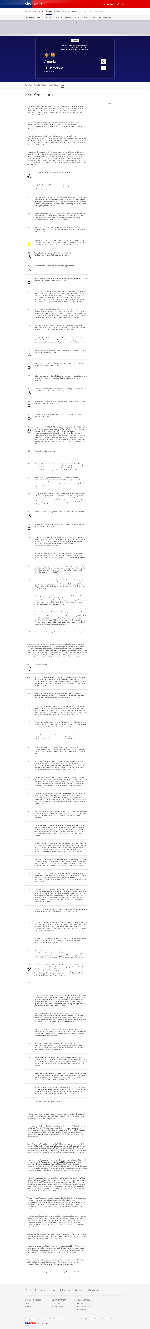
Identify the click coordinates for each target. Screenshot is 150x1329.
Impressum (42, 1319)
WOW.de (28, 1306)
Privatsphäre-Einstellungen (90, 1319)
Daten (44, 85)
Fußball (49, 11)
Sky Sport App (81, 1303)
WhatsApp (95, 1290)
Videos (34, 11)
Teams (76, 17)
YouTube (81, 1290)
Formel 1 (57, 11)
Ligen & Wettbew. (105, 17)
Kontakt (75, 1319)
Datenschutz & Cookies (62, 1319)
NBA (85, 11)
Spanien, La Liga (32, 17)
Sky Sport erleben (107, 4)
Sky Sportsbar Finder (83, 1306)
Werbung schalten (57, 1306)
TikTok (54, 1290)
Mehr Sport (99, 11)
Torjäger (92, 17)
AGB (50, 1319)
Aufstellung (53, 85)
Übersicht (47, 17)
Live (62, 85)
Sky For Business (56, 1303)
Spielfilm (28, 85)
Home (27, 11)
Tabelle (84, 17)
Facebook (41, 1290)
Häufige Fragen (30, 1319)
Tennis (74, 11)
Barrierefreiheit (107, 1319)
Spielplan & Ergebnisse (62, 17)
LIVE (42, 11)
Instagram (67, 1290)
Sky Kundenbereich (83, 1309)
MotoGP (66, 11)
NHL (91, 11)
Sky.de (27, 1303)
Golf (80, 11)
